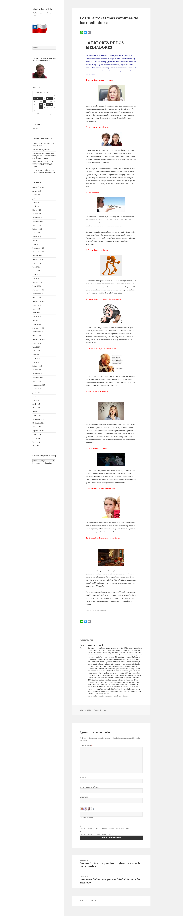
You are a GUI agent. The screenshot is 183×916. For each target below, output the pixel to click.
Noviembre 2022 (39, 221)
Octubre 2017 (37, 381)
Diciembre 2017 (38, 374)
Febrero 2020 (37, 282)
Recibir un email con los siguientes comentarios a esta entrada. (104, 828)
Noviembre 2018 (39, 332)
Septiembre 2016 (39, 431)
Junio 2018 (36, 351)
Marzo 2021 (37, 237)
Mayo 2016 (36, 446)
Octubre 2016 (37, 427)
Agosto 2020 (37, 263)
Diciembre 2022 (38, 218)
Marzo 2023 (37, 210)
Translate (48, 463)
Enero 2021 (37, 244)
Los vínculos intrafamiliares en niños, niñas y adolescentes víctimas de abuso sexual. (44, 155)
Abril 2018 (36, 358)
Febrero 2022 (37, 229)
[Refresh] (93, 808)
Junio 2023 (36, 199)
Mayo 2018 (36, 355)
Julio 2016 (36, 438)
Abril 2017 (36, 404)
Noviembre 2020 (39, 252)
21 (51, 105)
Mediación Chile (43, 9)
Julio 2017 (36, 393)
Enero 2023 (37, 214)
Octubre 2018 (37, 336)
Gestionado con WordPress (89, 901)
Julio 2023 (36, 195)
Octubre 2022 (37, 225)
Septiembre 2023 (39, 187)
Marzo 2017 (37, 408)
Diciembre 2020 (38, 248)
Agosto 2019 (37, 305)
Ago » (51, 114)
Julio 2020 (36, 267)
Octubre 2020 (37, 256)
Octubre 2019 (37, 297)
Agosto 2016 (37, 434)
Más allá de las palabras (41, 150)
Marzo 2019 (37, 316)
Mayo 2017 (36, 400)
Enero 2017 (37, 415)
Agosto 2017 (37, 389)
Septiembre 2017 (39, 385)
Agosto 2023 (37, 191)
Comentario (86, 745)
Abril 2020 (36, 275)
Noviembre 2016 (39, 423)
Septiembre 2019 (39, 301)
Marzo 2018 (37, 362)
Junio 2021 (36, 233)
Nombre (83, 777)
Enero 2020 (37, 286)
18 (41, 105)
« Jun (37, 114)
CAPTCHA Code (86, 817)
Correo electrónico (89, 787)
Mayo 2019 (36, 313)
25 (41, 108)
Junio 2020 (36, 271)
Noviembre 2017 (39, 377)
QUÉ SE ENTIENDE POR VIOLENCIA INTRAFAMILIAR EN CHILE (43, 164)
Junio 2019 (36, 309)
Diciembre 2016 (38, 419)
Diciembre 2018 (38, 328)
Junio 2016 (36, 442)
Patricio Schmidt (100, 710)
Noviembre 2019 (39, 294)
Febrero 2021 (37, 240)
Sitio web (84, 797)
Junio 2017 (36, 396)
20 (48, 105)
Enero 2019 (37, 324)
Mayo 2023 (36, 202)
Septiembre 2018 (39, 339)
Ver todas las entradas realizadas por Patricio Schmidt (108, 696)
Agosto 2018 (37, 343)
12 (44, 102)
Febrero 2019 (37, 320)
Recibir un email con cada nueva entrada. (96, 834)
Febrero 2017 (37, 412)
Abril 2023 (36, 206)
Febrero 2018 (37, 366)
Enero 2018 (37, 370)
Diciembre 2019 (38, 290)
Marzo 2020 (37, 278)
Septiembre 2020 (39, 259)
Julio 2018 (36, 347)
